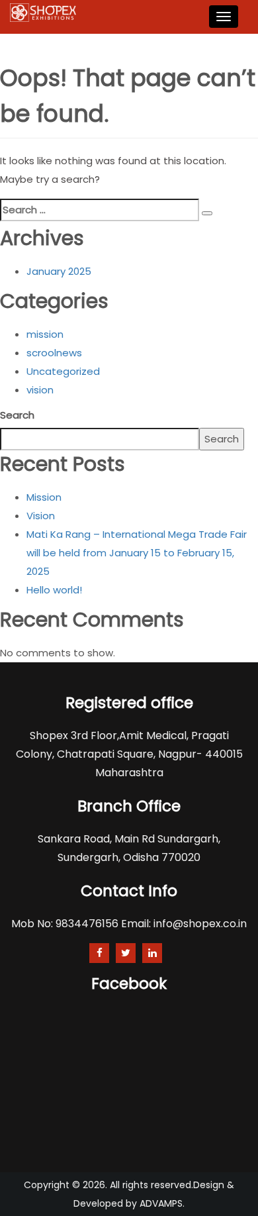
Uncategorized (63, 371)
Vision (40, 516)
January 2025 (58, 271)
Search (17, 415)
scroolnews (54, 353)
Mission (44, 497)
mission (45, 334)
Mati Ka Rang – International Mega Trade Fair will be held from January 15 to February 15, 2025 (136, 552)
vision (40, 390)
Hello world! (54, 590)
